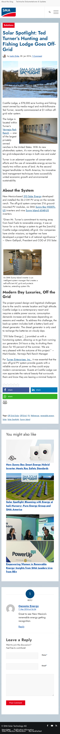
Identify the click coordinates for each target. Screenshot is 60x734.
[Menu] (55, 12)
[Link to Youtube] (52, 725)
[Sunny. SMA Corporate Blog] (24, 12)
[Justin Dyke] (4, 56)
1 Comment (37, 56)
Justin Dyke (14, 56)
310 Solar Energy (32, 196)
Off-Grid (23, 415)
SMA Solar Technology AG (15, 725)
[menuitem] (7, 2)
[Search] (48, 12)
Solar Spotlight (13, 419)
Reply (21, 626)
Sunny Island (25, 419)
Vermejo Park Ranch (9, 131)
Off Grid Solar (13, 415)
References (35, 415)
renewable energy (47, 415)
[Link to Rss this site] (56, 725)
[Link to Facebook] (47, 725)
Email (44, 665)
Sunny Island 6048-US (37, 210)
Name (44, 654)
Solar (4, 419)
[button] (16, 389)
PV (29, 415)
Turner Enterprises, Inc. (19, 359)
